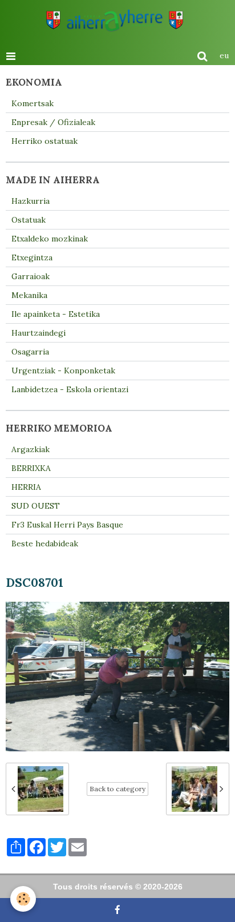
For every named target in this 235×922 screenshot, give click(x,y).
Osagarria (30, 352)
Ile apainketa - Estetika (55, 314)
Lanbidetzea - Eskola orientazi (69, 389)
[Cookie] (23, 899)
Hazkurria (30, 201)
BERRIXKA (31, 468)
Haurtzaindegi (38, 333)
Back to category (117, 788)
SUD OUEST (35, 506)
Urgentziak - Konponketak (63, 370)
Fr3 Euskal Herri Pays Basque (67, 525)
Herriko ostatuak (44, 141)
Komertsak (32, 103)
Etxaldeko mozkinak (49, 238)
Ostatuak (28, 220)
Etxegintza (31, 257)
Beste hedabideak (44, 543)
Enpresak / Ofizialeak (53, 122)
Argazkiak (30, 449)
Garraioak (30, 276)
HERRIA (26, 487)
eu (224, 55)
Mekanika (29, 295)
